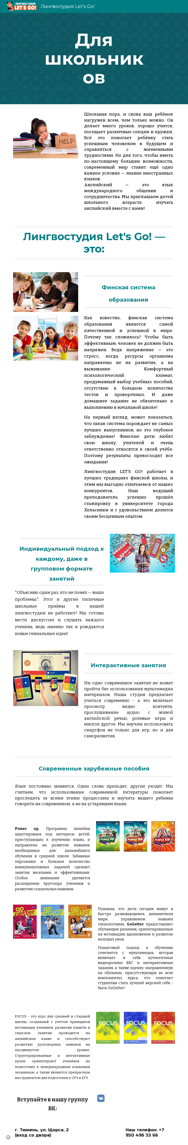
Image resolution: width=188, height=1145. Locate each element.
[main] (94, 58)
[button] (8, 1137)
